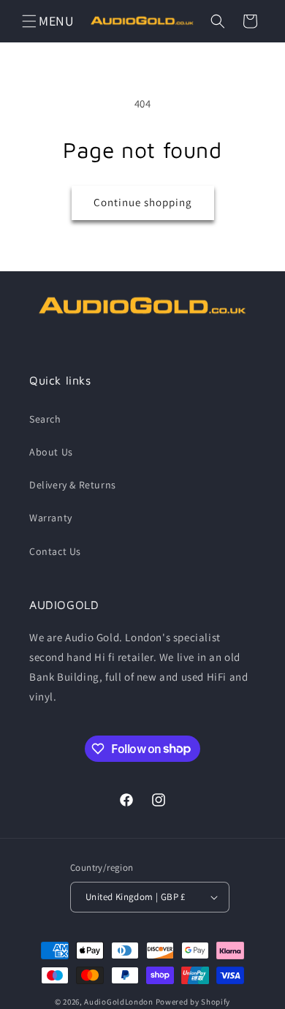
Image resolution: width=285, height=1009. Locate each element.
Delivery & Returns (72, 484)
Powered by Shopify (193, 1002)
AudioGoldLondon (118, 1002)
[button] (29, 21)
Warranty (50, 517)
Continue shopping (143, 202)
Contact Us (55, 551)
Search (45, 419)
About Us (51, 451)
